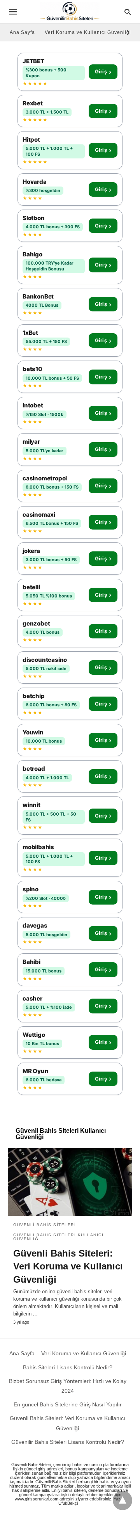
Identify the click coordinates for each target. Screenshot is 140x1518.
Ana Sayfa (22, 32)
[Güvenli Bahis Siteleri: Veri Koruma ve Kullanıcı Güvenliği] (70, 1182)
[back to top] (122, 1500)
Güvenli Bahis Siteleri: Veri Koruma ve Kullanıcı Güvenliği (68, 1266)
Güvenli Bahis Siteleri (44, 1225)
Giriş (103, 72)
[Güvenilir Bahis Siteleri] (70, 11)
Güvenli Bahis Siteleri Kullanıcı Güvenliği (58, 1237)
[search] (127, 11)
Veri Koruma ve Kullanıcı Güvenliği (88, 32)
